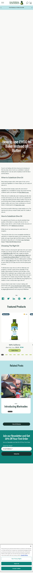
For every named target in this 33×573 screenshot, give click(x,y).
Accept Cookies (17, 568)
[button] (2, 2)
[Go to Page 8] (30, 354)
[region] (16, 558)
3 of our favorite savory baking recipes (20, 285)
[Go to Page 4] (14, 354)
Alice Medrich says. (24, 192)
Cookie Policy (24, 555)
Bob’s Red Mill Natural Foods (13, 241)
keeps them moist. (20, 205)
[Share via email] (24, 298)
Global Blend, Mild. (8, 253)
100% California (10, 260)
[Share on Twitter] (8, 298)
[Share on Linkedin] (13, 298)
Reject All (16, 563)
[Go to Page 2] (6, 354)
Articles (14, 131)
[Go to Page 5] (18, 354)
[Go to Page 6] (22, 354)
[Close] (31, 546)
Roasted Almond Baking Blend (11, 257)
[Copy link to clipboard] (30, 298)
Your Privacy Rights (16, 558)
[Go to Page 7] (26, 354)
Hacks (18, 131)
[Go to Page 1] (2, 354)
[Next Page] (31, 7)
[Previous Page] (1, 7)
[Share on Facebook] (3, 298)
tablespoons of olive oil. (18, 225)
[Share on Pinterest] (19, 298)
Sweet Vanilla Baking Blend (22, 255)
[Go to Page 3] (10, 354)
